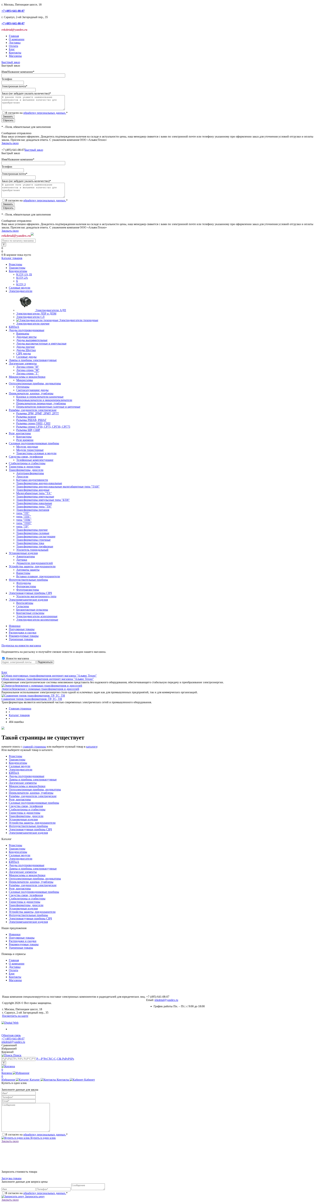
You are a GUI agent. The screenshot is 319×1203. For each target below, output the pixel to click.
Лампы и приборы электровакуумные (33, 779)
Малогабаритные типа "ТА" (34, 493)
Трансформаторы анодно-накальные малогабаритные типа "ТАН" (58, 486)
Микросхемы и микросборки (27, 786)
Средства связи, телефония (26, 806)
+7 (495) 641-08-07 (13, 1038)
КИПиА (14, 772)
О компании (16, 39)
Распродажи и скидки (22, 632)
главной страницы (34, 746)
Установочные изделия (23, 819)
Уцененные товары (21, 639)
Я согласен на (36, 112)
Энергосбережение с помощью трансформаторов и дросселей (40, 688)
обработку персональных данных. (44, 112)
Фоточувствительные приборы (28, 826)
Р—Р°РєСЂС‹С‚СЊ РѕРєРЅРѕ (55, 1058)
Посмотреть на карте (15, 1015)
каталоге (91, 746)
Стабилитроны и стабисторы (27, 809)
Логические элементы (23, 782)
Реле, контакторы (20, 799)
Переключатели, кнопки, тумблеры (31, 792)
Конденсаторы (18, 762)
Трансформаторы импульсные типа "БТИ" (43, 499)
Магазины (15, 55)
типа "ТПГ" (23, 516)
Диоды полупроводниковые (26, 776)
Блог (12, 49)
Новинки (14, 625)
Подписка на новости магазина (21, 645)
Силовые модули (19, 766)
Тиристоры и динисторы (24, 812)
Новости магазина (17, 658)
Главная (14, 36)
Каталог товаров (11, 258)
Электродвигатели (20, 769)
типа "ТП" (23, 513)
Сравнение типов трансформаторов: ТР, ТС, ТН (31, 698)
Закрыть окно (10, 143)
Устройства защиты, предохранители (32, 822)
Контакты (15, 52)
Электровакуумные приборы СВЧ (30, 829)
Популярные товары (22, 629)
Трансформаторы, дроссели (26, 816)
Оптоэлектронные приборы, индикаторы (35, 789)
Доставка (14, 42)
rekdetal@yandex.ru (166, 1000)
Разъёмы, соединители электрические (32, 796)
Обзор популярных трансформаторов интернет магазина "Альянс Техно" (47, 679)
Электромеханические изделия (28, 832)
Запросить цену (34, 1196)
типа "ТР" (22, 526)
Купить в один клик (43, 1137)
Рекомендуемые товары (24, 635)
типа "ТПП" (24, 523)
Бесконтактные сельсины (32, 609)
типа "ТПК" (24, 519)
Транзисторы (17, 759)
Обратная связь (11, 1035)
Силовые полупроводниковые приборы (34, 802)
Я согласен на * (36, 1134)
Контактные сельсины (30, 613)
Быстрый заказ (10, 62)
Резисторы (15, 756)
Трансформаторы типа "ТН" (34, 506)
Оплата (13, 45)
